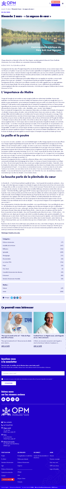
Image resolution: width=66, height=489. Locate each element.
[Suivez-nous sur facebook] (3, 399)
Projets (3, 456)
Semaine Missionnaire (7, 462)
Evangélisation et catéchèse (25, 456)
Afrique (19, 472)
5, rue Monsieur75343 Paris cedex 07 (9, 438)
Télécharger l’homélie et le (8, 233)
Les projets (21, 452)
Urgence (20, 466)
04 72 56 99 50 (8, 425)
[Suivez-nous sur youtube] (8, 399)
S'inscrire (9, 383)
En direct (3, 459)
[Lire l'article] (16, 322)
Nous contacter (7, 422)
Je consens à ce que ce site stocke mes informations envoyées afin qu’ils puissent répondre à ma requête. (28, 379)
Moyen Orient (21, 478)
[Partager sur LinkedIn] (17, 298)
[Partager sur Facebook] (14, 298)
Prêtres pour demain (23, 459)
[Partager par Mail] (20, 298)
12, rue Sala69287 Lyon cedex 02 (9, 431)
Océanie (20, 482)
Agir (2, 466)
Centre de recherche (7, 472)
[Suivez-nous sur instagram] (13, 399)
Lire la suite (5, 346)
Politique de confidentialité (15, 487)
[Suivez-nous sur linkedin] (17, 399)
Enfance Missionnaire (7, 469)
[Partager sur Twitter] (12, 298)
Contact (3, 476)
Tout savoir (5, 452)
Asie (19, 475)
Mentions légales (4, 487)
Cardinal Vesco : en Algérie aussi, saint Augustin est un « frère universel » (49, 337)
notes (18, 233)
